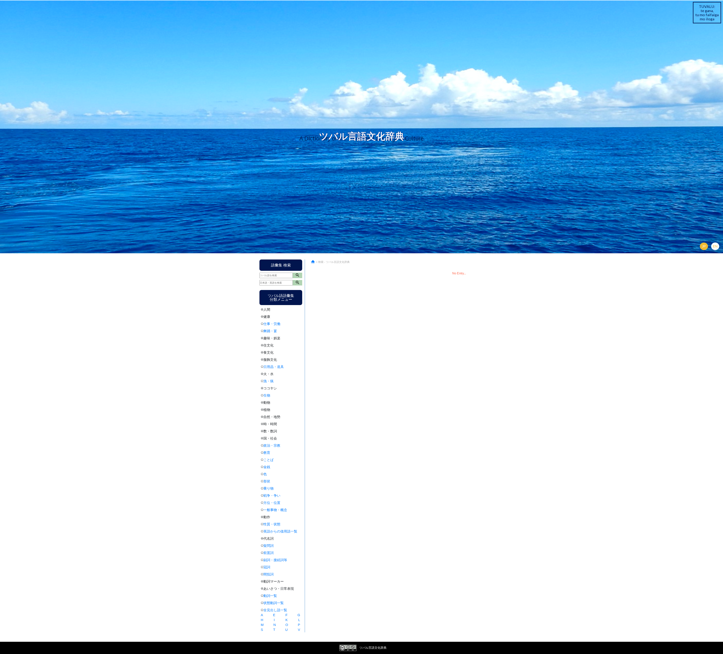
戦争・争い (271, 496)
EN (715, 246)
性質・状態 (271, 524)
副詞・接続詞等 (275, 560)
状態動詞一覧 (273, 603)
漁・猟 (268, 381)
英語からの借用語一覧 (280, 531)
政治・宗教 (271, 445)
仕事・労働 (271, 324)
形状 (266, 481)
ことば (268, 460)
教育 (266, 453)
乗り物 (268, 488)
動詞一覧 (270, 596)
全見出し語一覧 (275, 610)
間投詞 (268, 574)
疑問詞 (268, 546)
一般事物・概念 (275, 510)
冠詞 (266, 567)
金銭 (266, 467)
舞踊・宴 (270, 331)
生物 (266, 395)
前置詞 (268, 553)
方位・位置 (271, 503)
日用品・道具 (273, 367)
